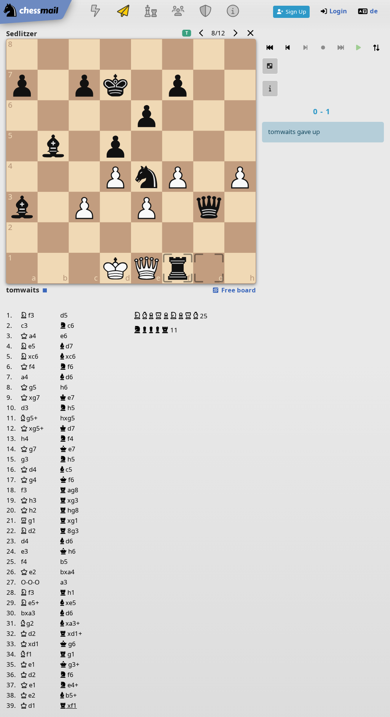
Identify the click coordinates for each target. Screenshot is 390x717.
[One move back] (288, 48)
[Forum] (178, 11)
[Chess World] (150, 11)
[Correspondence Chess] (123, 11)
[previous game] (201, 33)
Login (338, 10)
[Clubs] (205, 11)
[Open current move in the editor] (270, 66)
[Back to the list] (250, 33)
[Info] (233, 11)
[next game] (235, 33)
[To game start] (270, 48)
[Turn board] (376, 48)
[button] (138, 316)
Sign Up (296, 11)
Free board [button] (238, 290)
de (374, 10)
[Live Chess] (95, 11)
